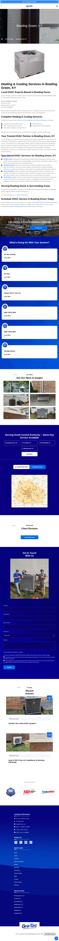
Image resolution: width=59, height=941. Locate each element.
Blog (15, 876)
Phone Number (6, 622)
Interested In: (6, 631)
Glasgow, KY (17, 910)
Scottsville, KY (18, 913)
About (15, 855)
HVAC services (18, 120)
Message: (5, 640)
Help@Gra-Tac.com (21, 824)
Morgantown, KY (18, 904)
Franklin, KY (17, 898)
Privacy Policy (32, 655)
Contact (16, 879)
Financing (17, 870)
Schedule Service (37, 467)
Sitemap (16, 885)
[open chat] (56, 938)
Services (16, 858)
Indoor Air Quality (19, 861)
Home (15, 852)
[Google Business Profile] (16, 842)
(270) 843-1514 (38, 202)
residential (29, 120)
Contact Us (38, 228)
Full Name (5, 605)
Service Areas (9, 39)
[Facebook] (26, 842)
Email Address (6, 614)
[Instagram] (31, 842)
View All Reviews (29, 537)
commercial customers (41, 120)
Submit (9, 667)
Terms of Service (43, 655)
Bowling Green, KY (19, 895)
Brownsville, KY (18, 907)
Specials (16, 867)
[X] (21, 842)
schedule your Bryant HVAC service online (20, 206)
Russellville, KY (18, 901)
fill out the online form (50, 202)
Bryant (16, 864)
